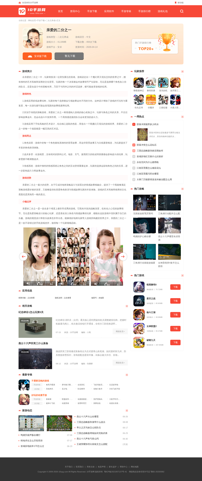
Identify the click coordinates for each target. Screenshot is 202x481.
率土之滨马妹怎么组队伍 (89, 427)
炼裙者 (48, 399)
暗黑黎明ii (152, 284)
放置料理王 (82, 403)
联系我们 (80, 467)
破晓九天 (151, 340)
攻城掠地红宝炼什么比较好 (150, 156)
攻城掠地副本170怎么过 (32, 446)
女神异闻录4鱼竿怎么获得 (168, 264)
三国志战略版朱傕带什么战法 (91, 422)
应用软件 (109, 11)
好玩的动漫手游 (39, 395)
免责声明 (102, 467)
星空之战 (151, 298)
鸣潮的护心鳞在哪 (142, 236)
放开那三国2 (175, 90)
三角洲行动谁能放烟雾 (144, 263)
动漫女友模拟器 (115, 403)
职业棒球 (81, 389)
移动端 (180, 3)
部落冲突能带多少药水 (148, 124)
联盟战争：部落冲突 (68, 399)
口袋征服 (163, 107)
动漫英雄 (65, 403)
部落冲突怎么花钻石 (147, 145)
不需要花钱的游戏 (40, 381)
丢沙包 (64, 389)
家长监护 (113, 467)
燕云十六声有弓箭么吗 (88, 438)
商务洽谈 (91, 467)
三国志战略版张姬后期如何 (150, 150)
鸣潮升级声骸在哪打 (30, 435)
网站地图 (135, 467)
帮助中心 (124, 467)
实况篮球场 (113, 385)
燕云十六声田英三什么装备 (33, 343)
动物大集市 (97, 389)
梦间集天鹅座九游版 (68, 385)
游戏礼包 (163, 11)
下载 (175, 287)
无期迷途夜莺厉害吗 (143, 213)
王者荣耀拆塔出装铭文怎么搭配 (92, 444)
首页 (60, 11)
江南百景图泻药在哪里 (148, 174)
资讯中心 (75, 11)
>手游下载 (40, 20)
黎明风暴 (151, 90)
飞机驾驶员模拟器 (99, 385)
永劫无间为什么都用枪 (148, 162)
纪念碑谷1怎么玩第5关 (31, 312)
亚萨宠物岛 (97, 399)
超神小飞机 (50, 403)
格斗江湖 (151, 312)
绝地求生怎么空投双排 (32, 440)
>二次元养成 (50, 20)
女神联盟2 (152, 326)
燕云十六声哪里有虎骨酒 (169, 238)
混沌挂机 (163, 90)
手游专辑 (126, 11)
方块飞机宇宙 (114, 389)
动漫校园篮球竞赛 (84, 399)
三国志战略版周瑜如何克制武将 (92, 433)
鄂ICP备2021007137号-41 (115, 472)
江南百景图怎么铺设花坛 (149, 168)
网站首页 (32, 20)
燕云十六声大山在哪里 (88, 416)
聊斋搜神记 (139, 90)
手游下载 (92, 11)
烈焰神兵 (49, 389)
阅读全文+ (120, 331)
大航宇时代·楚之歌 (115, 399)
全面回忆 (81, 385)
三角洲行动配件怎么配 (169, 213)
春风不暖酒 (50, 385)
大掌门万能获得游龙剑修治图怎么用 (154, 179)
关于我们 (69, 467)
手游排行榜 (144, 11)
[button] (23, 257)
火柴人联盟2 (175, 107)
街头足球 (139, 107)
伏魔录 (151, 107)
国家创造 (97, 403)
